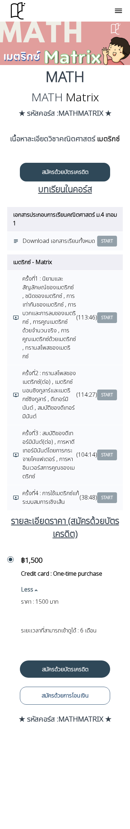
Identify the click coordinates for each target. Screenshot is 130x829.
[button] (118, 11)
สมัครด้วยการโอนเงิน (65, 695)
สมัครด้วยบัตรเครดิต (65, 172)
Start (107, 241)
